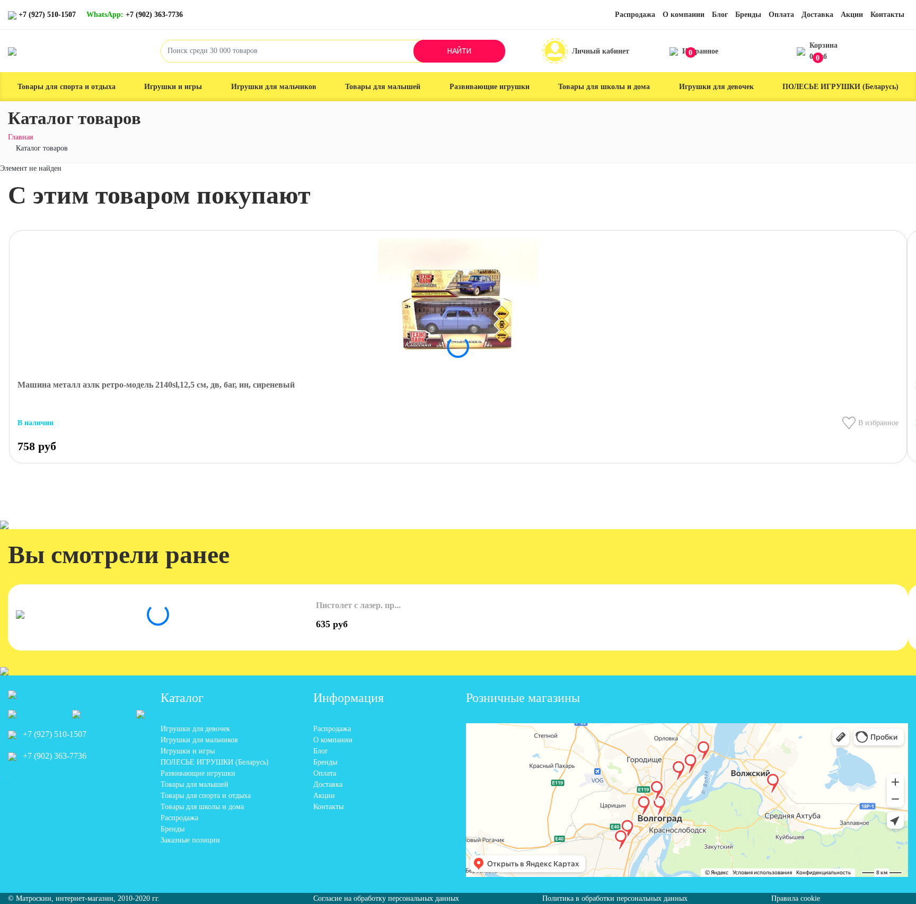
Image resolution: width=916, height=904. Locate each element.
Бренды (748, 15)
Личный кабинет (600, 51)
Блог (720, 15)
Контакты (887, 15)
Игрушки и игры (173, 87)
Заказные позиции (190, 840)
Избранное (700, 52)
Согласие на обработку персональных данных (386, 898)
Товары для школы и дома (604, 87)
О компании (683, 15)
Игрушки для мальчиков (273, 87)
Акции (852, 15)
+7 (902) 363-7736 (134, 15)
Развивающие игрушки (490, 87)
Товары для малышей (382, 87)
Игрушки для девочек (716, 87)
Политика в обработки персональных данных (615, 898)
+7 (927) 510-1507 (47, 15)
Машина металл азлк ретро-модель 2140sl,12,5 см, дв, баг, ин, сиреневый (156, 384)
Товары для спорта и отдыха (66, 87)
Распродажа (635, 15)
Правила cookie (795, 898)
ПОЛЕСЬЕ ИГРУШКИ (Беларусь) (840, 87)
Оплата (781, 15)
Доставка (817, 15)
